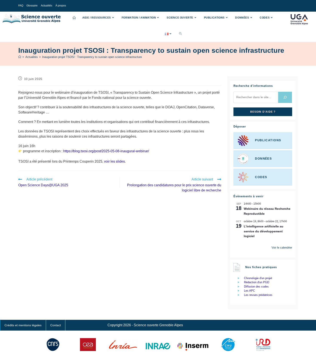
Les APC (249, 290)
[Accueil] (19, 57)
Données (263, 158)
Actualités (46, 5)
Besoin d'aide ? (263, 111)
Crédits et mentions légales (23, 325)
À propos (60, 5)
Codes (261, 177)
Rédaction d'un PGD (256, 282)
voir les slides (114, 161)
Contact (55, 325)
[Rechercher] (285, 97)
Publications (268, 140)
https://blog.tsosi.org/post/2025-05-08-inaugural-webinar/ (106, 151)
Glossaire (32, 5)
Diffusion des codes (256, 286)
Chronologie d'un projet (258, 278)
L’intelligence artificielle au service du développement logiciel (263, 231)
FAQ (20, 5)
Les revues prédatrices (258, 295)
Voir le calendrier (282, 247)
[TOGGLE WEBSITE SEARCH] (180, 34)
